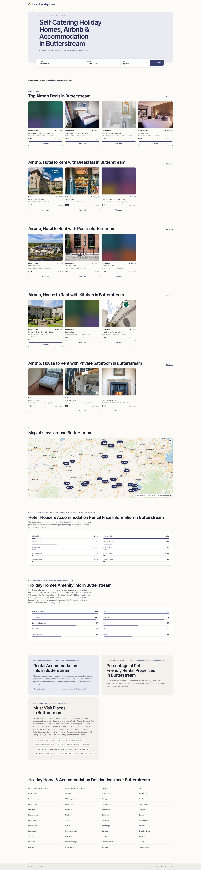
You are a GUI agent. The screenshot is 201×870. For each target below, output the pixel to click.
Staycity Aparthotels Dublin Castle (113, 199)
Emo (140, 788)
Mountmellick (32, 793)
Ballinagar (105, 820)
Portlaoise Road (33, 799)
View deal (45, 143)
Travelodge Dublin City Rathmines (76, 133)
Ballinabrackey (107, 815)
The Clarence (69, 199)
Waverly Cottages (71, 842)
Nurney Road (32, 804)
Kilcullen (142, 826)
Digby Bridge (32, 842)
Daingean (142, 809)
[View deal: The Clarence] (82, 180)
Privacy (145, 867)
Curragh (105, 831)
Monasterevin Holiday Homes (75, 788)
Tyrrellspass (106, 809)
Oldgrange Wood (71, 799)
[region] (100, 468)
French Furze (69, 847)
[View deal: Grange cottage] (82, 381)
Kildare (67, 826)
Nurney (104, 836)
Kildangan (68, 836)
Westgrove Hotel (34, 266)
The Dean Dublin (70, 266)
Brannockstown (107, 842)
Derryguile (105, 799)
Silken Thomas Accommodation (112, 332)
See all (169, 97)
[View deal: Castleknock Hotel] (119, 247)
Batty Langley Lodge (109, 400)
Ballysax (31, 847)
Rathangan (32, 831)
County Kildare (55, 16)
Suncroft (31, 836)
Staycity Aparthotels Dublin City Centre (41, 133)
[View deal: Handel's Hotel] (155, 114)
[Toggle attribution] (170, 495)
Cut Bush (142, 842)
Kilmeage (142, 836)
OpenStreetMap (164, 495)
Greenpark (31, 809)
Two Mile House (144, 831)
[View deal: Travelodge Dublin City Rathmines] (82, 114)
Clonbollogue (143, 804)
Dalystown (32, 820)
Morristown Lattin (71, 831)
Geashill (68, 793)
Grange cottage (70, 400)
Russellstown (143, 820)
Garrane (141, 815)
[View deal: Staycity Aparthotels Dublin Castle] (119, 180)
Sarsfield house (70, 332)
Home (41, 16)
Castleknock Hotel (108, 266)
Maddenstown (144, 847)
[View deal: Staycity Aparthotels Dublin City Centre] (45, 114)
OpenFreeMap (139, 495)
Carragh (105, 847)
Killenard (105, 788)
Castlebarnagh (33, 826)
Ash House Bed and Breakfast (112, 133)
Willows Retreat (33, 400)
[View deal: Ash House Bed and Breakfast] (119, 114)
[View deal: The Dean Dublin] (82, 247)
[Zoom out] (170, 443)
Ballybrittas (143, 793)
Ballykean (142, 799)
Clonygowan (69, 804)
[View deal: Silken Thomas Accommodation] (119, 313)
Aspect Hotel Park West (36, 199)
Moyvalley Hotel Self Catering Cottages (41, 332)
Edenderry (68, 809)
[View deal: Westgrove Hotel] (45, 247)
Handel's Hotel (143, 133)
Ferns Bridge (106, 804)
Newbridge (106, 826)
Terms (151, 867)
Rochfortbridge (33, 815)
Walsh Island (106, 793)
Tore (66, 820)
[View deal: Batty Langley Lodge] (119, 381)
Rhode (67, 815)
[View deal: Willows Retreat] (45, 381)
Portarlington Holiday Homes (38, 788)
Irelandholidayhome (43, 4)
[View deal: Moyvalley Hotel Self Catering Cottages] (45, 313)
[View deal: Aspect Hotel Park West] (45, 180)
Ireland (47, 16)
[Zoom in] (170, 440)
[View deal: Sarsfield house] (82, 313)
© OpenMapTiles (148, 495)
